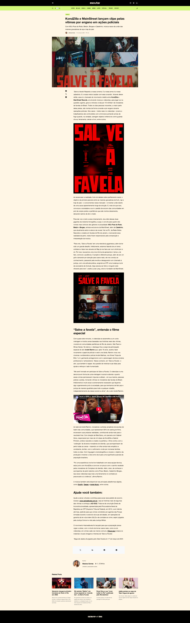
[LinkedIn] (137, 2)
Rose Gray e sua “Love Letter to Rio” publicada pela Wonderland (104, 593)
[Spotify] (133, 2)
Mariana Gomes (87, 564)
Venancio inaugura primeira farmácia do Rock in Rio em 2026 (61, 593)
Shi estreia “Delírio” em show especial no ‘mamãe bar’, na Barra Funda (83, 593)
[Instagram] (130, 2)
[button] (53, 3)
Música (67, 14)
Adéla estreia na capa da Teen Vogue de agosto (127, 592)
